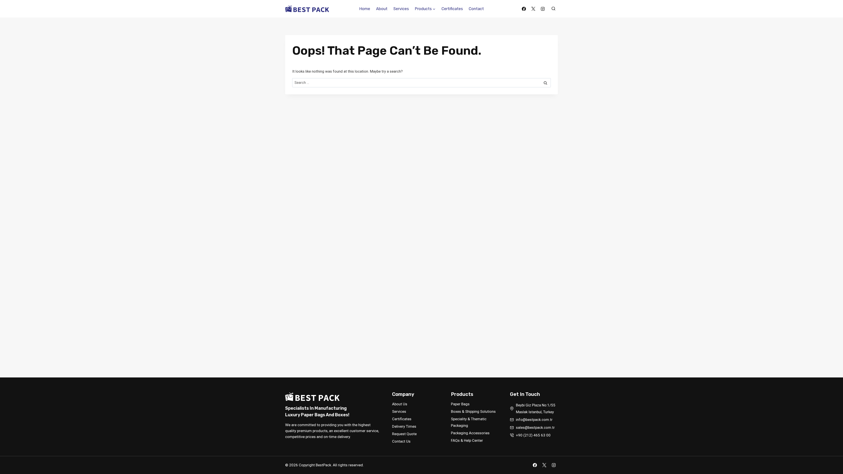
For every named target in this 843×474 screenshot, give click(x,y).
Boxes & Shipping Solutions (473, 411)
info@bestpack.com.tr (534, 419)
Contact (476, 8)
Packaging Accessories (470, 433)
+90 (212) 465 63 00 (533, 435)
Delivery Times (404, 426)
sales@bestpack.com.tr (535, 427)
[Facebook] (524, 9)
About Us (399, 404)
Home (364, 8)
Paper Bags (460, 404)
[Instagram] (543, 9)
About (381, 8)
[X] (533, 9)
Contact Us (401, 441)
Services (401, 8)
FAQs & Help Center (467, 440)
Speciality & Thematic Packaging (468, 422)
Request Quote (404, 434)
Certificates (452, 8)
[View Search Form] (553, 8)
